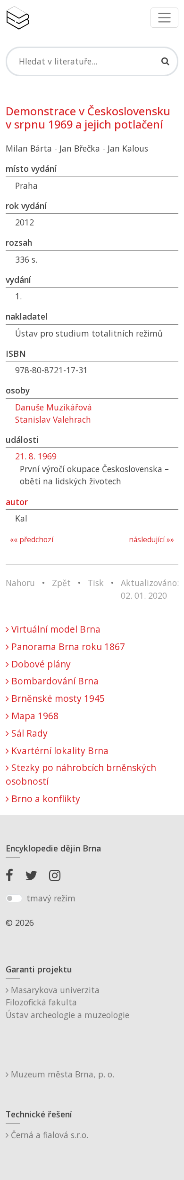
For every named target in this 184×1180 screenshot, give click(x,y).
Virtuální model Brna (54, 629)
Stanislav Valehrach (53, 419)
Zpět (61, 582)
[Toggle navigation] (164, 18)
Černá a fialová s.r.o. (48, 1134)
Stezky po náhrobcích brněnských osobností (81, 774)
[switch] (14, 898)
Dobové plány (40, 664)
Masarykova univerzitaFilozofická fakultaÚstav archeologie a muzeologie (67, 1002)
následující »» (151, 540)
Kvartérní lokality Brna (59, 750)
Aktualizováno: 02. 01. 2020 (150, 589)
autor (17, 501)
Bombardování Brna (54, 680)
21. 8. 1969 (36, 456)
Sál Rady (28, 733)
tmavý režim (50, 898)
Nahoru (20, 582)
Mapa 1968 (34, 715)
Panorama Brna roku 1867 (67, 646)
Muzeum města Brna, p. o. (61, 1074)
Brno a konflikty (44, 798)
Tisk (96, 582)
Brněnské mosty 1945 (57, 698)
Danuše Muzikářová (53, 407)
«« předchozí (31, 540)
